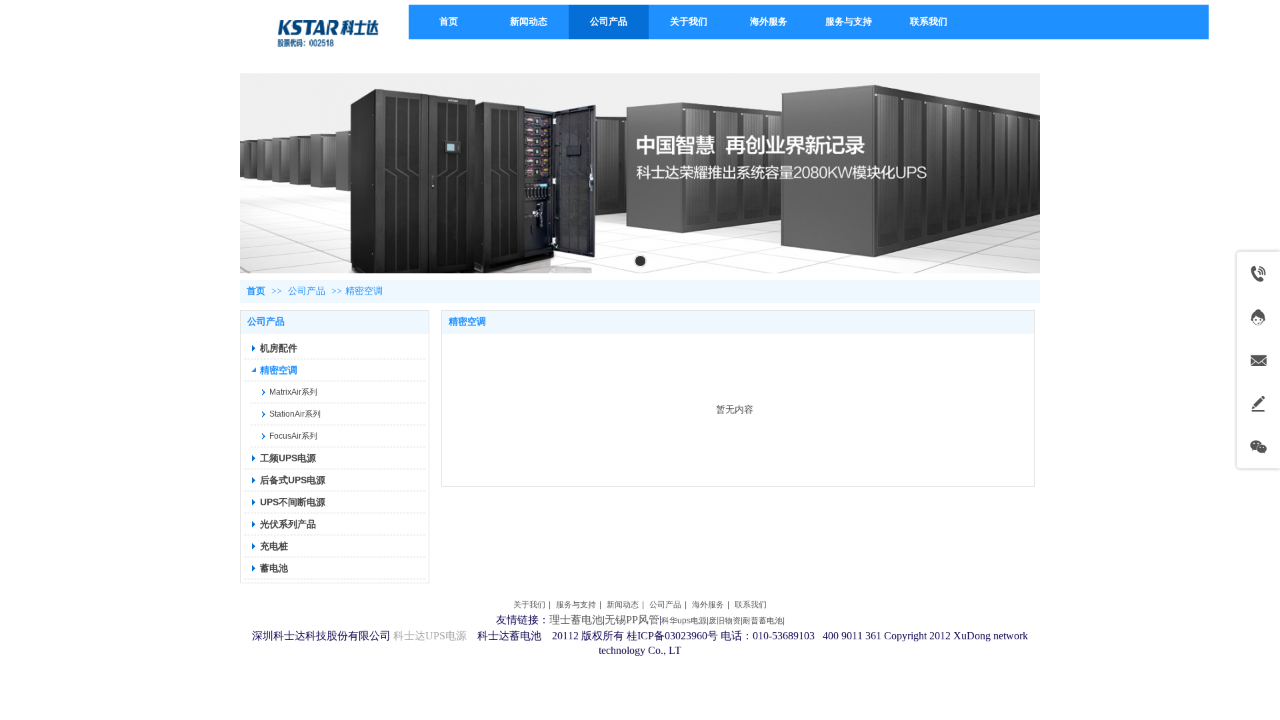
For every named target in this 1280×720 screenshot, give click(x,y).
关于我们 (529, 604)
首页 (256, 291)
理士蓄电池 (576, 619)
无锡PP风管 (632, 619)
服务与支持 (576, 604)
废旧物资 (725, 620)
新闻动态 (623, 604)
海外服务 (708, 604)
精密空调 (364, 291)
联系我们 (751, 604)
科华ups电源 (684, 620)
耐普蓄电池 (763, 620)
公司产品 (306, 291)
